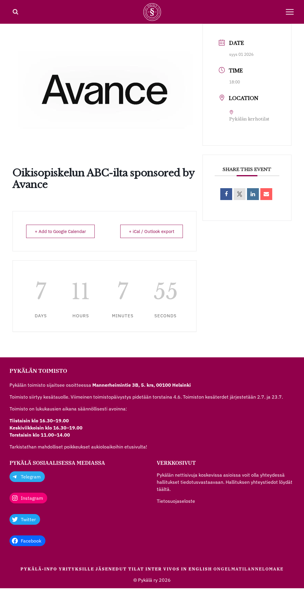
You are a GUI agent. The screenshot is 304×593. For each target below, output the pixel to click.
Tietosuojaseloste (176, 501)
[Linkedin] (253, 194)
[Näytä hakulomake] (15, 12)
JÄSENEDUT (111, 569)
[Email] (266, 194)
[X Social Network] (240, 194)
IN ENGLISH (196, 569)
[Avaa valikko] (289, 12)
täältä (163, 489)
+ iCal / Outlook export (151, 231)
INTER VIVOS (162, 569)
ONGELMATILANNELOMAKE (248, 569)
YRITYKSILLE (76, 569)
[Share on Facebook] (226, 194)
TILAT (136, 569)
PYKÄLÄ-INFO (38, 569)
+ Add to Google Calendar (60, 231)
